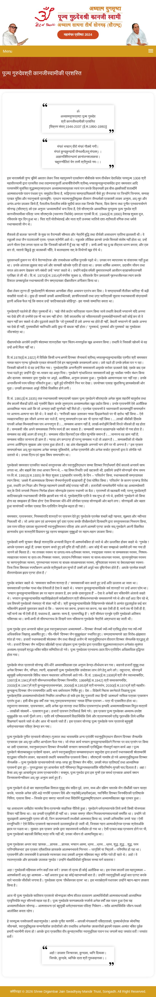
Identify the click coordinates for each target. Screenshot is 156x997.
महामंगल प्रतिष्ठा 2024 (78, 34)
